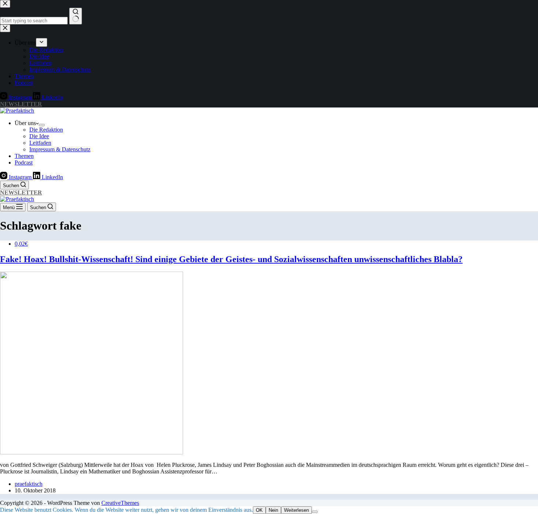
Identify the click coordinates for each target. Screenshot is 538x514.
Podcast (24, 162)
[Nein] (315, 512)
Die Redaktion (46, 129)
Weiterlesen (296, 510)
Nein (273, 510)
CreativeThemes (120, 503)
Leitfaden (40, 143)
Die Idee (39, 136)
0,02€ (21, 244)
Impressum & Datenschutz (59, 149)
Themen (24, 156)
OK (259, 510)
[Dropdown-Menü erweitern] (42, 125)
